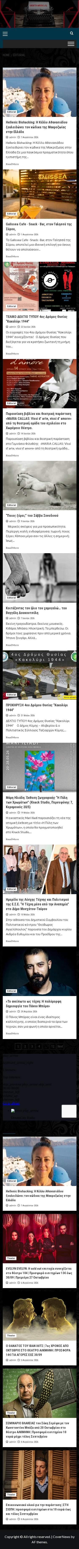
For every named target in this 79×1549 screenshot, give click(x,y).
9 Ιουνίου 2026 (27, 521)
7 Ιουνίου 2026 (27, 618)
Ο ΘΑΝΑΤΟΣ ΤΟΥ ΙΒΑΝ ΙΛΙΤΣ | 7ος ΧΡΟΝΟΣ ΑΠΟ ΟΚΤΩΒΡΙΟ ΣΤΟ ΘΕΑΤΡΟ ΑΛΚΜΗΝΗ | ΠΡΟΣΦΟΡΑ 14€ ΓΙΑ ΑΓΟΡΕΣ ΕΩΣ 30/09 (38, 1350)
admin (12, 137)
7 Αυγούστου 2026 (29, 137)
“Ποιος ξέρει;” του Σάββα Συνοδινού (32, 516)
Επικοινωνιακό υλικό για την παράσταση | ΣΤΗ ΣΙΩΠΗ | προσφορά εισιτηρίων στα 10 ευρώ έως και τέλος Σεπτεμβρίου (38, 1509)
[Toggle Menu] (71, 44)
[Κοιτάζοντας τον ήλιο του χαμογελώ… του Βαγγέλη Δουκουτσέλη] (39, 578)
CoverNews (61, 1537)
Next (60, 1046)
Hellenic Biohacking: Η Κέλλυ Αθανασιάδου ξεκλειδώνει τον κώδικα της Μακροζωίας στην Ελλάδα (36, 127)
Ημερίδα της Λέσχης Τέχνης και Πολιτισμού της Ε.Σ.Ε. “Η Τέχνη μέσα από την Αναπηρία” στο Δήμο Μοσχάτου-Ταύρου (37, 904)
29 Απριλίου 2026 (29, 1011)
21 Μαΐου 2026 (28, 715)
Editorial (11, 112)
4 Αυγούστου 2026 (29, 1442)
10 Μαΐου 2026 (28, 914)
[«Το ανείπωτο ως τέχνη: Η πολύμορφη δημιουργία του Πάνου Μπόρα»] (39, 971)
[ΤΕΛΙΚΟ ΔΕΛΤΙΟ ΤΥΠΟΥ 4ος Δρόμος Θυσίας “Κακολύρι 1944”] (39, 286)
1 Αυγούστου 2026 (29, 234)
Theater (11, 1258)
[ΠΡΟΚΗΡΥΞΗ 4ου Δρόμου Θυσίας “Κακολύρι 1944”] (39, 675)
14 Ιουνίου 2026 (28, 433)
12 (52, 1046)
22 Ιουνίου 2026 (28, 327)
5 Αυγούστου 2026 (29, 1360)
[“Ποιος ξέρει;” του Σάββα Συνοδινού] (39, 485)
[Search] (71, 33)
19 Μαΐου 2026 (28, 812)
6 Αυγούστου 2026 (29, 1283)
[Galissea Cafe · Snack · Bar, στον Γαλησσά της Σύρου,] (39, 194)
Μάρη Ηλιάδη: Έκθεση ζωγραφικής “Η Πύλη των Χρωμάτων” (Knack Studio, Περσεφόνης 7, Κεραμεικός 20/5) (39, 802)
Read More (12, 164)
